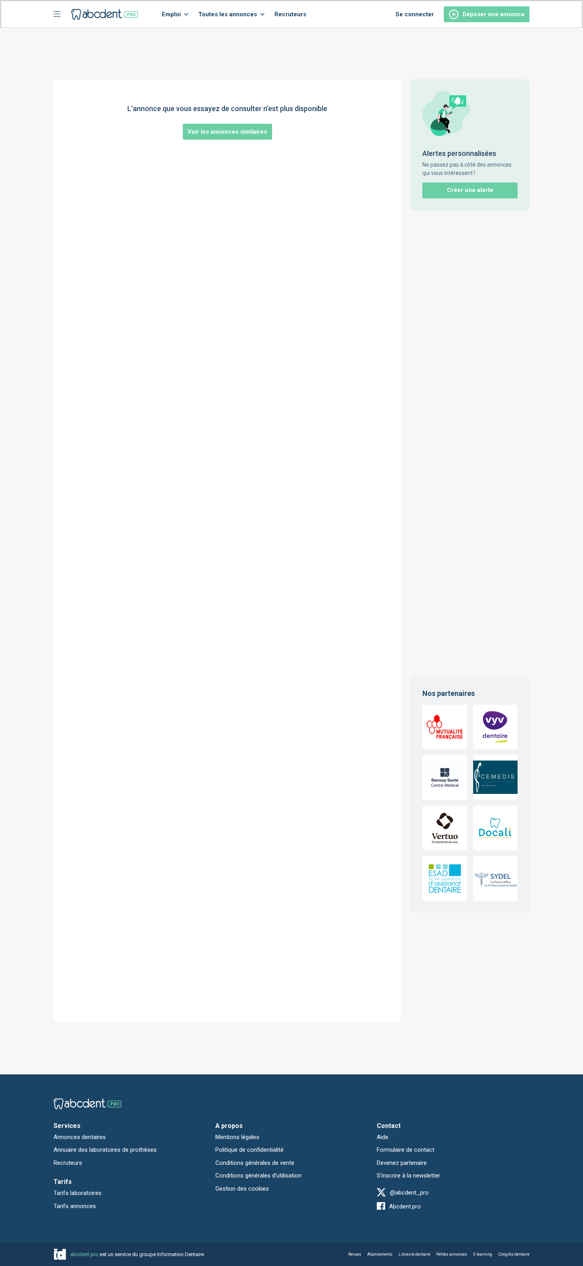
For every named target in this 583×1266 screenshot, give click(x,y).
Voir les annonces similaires (227, 131)
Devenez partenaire (402, 1162)
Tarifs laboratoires (78, 1193)
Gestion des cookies (242, 1188)
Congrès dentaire (513, 1254)
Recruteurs (290, 14)
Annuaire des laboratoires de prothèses (105, 1149)
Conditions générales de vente (254, 1162)
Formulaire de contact (405, 1149)
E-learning (482, 1254)
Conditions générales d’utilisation (258, 1175)
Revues (354, 1254)
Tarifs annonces (75, 1206)
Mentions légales (237, 1137)
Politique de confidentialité (249, 1149)
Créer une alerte (470, 190)
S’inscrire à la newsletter (408, 1175)
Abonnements (380, 1254)
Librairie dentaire (414, 1254)
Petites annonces (451, 1254)
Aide (382, 1137)
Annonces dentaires (80, 1137)
